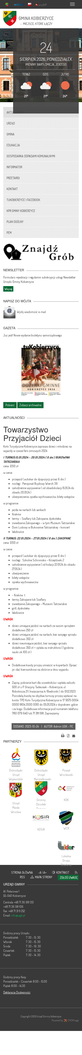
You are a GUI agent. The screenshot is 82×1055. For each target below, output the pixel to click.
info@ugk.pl (18, 915)
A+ (45, 872)
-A (40, 872)
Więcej (8, 289)
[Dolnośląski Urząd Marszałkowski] (41, 757)
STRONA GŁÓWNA (22, 872)
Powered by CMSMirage (65, 1020)
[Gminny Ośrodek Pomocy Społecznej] (41, 788)
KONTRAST (62, 872)
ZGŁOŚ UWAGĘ (69, 877)
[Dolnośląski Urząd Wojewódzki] (16, 757)
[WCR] (66, 817)
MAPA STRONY (43, 877)
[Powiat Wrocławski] (66, 757)
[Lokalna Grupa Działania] (66, 845)
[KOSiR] (41, 818)
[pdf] (68, 735)
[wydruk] (63, 735)
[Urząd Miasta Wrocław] (16, 790)
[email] (73, 735)
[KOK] (66, 788)
